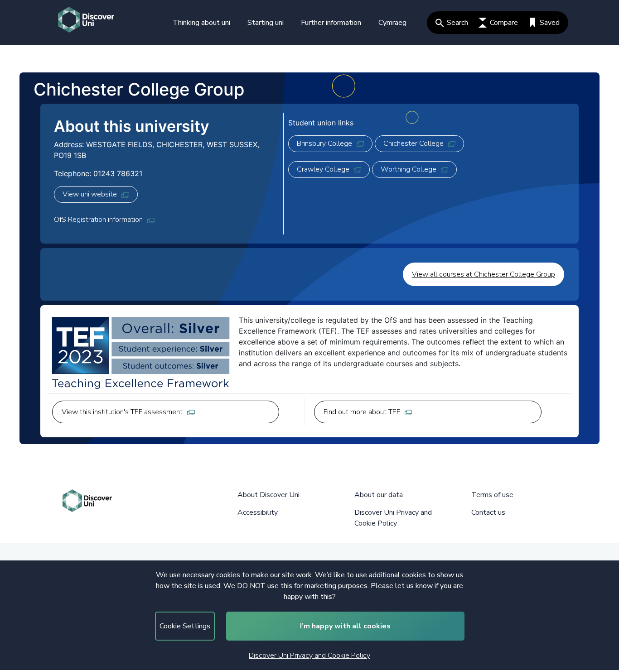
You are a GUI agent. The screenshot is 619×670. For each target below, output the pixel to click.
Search (457, 23)
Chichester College (413, 143)
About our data (378, 495)
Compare (504, 23)
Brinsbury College (324, 143)
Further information (331, 23)
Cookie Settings (185, 626)
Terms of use (492, 495)
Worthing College (408, 169)
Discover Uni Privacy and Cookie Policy (309, 655)
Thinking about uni (201, 23)
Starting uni (265, 23)
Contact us (488, 512)
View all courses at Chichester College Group (483, 274)
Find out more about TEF (362, 412)
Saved (550, 23)
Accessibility (257, 512)
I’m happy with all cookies (345, 626)
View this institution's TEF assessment (122, 412)
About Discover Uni (268, 495)
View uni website (90, 194)
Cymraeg (392, 23)
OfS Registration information (98, 220)
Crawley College (323, 169)
